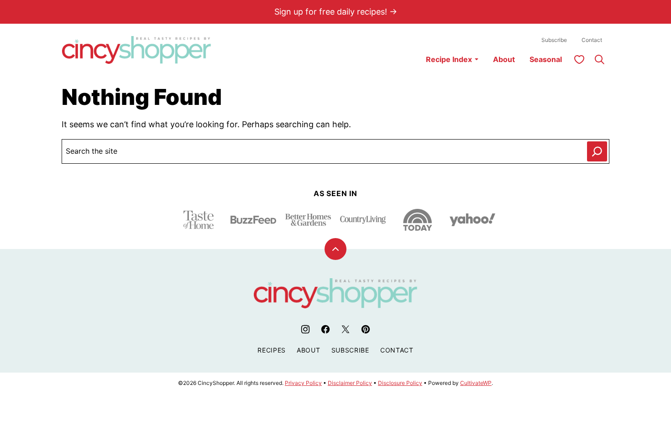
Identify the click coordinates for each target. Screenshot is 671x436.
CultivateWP (476, 382)
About (504, 59)
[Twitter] (346, 329)
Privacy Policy (303, 382)
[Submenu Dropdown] (476, 59)
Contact (592, 39)
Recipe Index (449, 59)
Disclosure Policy (400, 382)
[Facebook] (325, 329)
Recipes (271, 350)
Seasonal (545, 59)
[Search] (599, 59)
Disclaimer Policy (350, 382)
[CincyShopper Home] (136, 50)
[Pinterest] (366, 329)
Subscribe (554, 39)
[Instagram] (305, 329)
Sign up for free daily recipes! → (335, 11)
